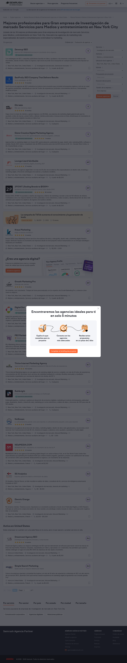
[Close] (98, 308)
